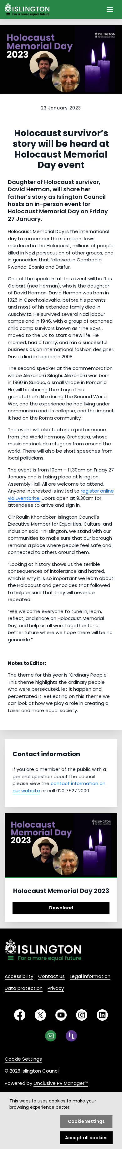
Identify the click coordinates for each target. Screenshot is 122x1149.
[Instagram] (81, 1015)
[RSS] (71, 1035)
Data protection (24, 988)
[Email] (50, 1035)
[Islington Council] (43, 950)
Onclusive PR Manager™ (60, 1083)
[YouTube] (61, 1015)
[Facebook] (19, 1015)
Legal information (90, 976)
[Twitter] (40, 1015)
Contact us (51, 976)
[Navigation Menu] (109, 9)
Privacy (56, 988)
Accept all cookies (86, 1138)
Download (61, 908)
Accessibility (19, 976)
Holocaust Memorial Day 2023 (61, 890)
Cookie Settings (23, 1059)
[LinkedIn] (102, 1015)
